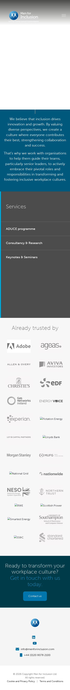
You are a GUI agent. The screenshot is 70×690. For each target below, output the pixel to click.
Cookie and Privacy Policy (21, 681)
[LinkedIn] (35, 637)
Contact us (35, 596)
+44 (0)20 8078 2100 (36, 655)
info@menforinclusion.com (37, 649)
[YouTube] (35, 643)
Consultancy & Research (24, 243)
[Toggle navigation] (64, 15)
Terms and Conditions (51, 681)
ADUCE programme (20, 229)
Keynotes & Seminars (22, 257)
